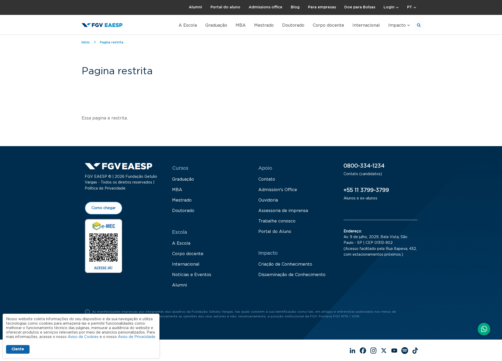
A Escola (188, 25)
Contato (266, 179)
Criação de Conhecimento (285, 264)
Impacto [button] (397, 25)
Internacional (366, 25)
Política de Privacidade (105, 188)
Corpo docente (328, 25)
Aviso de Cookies (83, 337)
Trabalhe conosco (276, 221)
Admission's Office (277, 190)
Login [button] (389, 7)
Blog (295, 7)
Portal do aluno (225, 7)
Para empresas (322, 7)
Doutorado (293, 25)
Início (86, 42)
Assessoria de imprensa (283, 211)
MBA (241, 25)
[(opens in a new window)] (103, 246)
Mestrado (264, 25)
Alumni (195, 7)
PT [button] (409, 7)
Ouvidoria (268, 200)
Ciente (18, 349)
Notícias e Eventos (191, 275)
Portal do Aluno (274, 232)
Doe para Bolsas (359, 7)
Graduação (216, 25)
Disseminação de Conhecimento (292, 275)
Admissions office (265, 7)
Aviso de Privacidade (136, 337)
